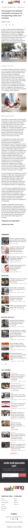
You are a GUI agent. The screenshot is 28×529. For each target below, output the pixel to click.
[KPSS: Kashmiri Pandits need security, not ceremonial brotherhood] (5, 404)
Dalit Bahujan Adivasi (5, 284)
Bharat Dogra (13, 292)
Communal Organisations (9, 7)
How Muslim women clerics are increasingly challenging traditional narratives (18, 258)
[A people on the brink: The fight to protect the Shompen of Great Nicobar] (5, 282)
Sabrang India (13, 308)
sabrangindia (13, 326)
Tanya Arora (13, 361)
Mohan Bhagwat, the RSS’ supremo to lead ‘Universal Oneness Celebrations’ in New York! (18, 346)
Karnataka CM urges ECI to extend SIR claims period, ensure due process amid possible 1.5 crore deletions (18, 415)
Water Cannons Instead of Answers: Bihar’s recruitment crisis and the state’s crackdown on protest (18, 436)
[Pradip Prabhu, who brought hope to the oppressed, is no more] (5, 291)
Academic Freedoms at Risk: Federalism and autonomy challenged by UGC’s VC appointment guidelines (17, 249)
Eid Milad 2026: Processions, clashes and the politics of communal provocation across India (17, 323)
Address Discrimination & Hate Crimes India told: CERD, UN (18, 306)
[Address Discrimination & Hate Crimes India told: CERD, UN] (5, 309)
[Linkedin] (9, 24)
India (11, 243)
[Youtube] (17, 519)
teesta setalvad (13, 301)
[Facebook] (2, 24)
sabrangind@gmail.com (15, 517)
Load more (13, 453)
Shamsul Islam (13, 349)
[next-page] (6, 364)
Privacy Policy (15, 477)
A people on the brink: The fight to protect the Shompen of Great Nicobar (18, 280)
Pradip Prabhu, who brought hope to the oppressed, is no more (17, 289)
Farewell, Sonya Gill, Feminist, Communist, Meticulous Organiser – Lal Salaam (17, 298)
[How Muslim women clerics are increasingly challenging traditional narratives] (5, 259)
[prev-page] (2, 364)
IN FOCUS (5, 276)
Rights (12, 402)
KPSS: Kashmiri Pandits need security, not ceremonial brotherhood (18, 405)
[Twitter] (6, 24)
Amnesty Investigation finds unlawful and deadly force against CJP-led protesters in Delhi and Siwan (18, 447)
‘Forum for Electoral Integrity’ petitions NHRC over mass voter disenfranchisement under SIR (18, 240)
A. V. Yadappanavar (14, 283)
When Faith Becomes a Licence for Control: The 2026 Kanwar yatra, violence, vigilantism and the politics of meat (18, 356)
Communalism (20, 7)
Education (12, 253)
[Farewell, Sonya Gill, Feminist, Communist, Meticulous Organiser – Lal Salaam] (5, 300)
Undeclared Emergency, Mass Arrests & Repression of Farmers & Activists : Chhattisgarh (17, 268)
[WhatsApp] (12, 24)
